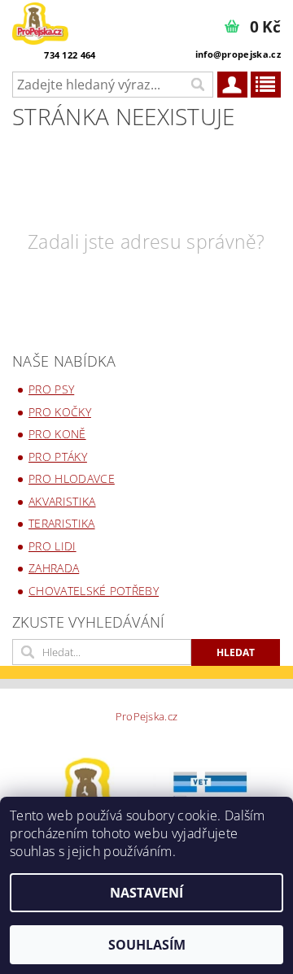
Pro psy (51, 389)
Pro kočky (59, 412)
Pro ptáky (57, 456)
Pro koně (57, 433)
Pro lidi (52, 546)
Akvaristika (62, 501)
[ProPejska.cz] (40, 21)
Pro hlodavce (71, 478)
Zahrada (53, 568)
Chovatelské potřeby (93, 590)
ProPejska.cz (147, 716)
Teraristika (61, 523)
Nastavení (146, 893)
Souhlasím (147, 945)
